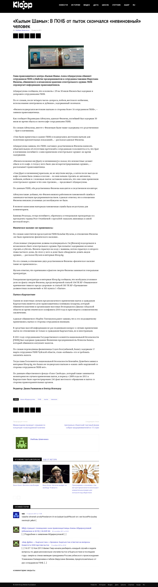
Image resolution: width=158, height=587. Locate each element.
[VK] (26, 35)
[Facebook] (15, 35)
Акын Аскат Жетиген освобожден (26, 485)
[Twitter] (21, 35)
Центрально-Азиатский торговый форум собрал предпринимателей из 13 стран (81, 426)
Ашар (126, 5)
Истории (75, 5)
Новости (63, 5)
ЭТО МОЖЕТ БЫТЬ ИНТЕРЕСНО (27, 460)
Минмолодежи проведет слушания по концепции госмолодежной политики (29, 426)
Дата (96, 5)
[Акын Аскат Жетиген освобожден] (26, 474)
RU (134, 5)
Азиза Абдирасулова (27, 399)
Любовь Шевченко (22, 30)
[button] (142, 5)
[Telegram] (32, 35)
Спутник (116, 5)
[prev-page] (14, 497)
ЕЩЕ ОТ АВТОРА (50, 460)
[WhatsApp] (38, 35)
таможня (54, 399)
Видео (87, 5)
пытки (46, 399)
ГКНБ (39, 399)
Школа (105, 5)
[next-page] (18, 497)
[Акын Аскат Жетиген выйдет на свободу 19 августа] (56, 474)
